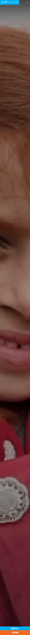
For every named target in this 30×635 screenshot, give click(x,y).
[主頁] (9, 2)
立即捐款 (15, 633)
